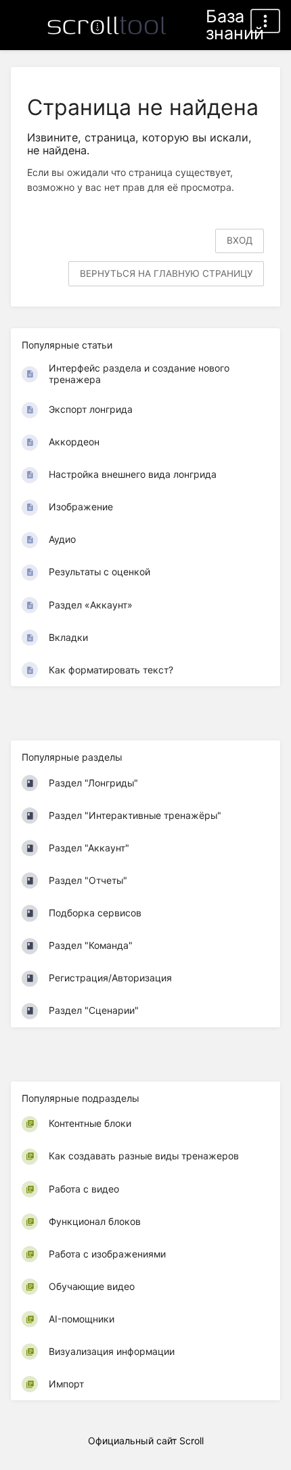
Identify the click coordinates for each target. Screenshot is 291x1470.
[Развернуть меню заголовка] (265, 21)
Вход (239, 240)
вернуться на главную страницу (166, 273)
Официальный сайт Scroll (146, 1440)
